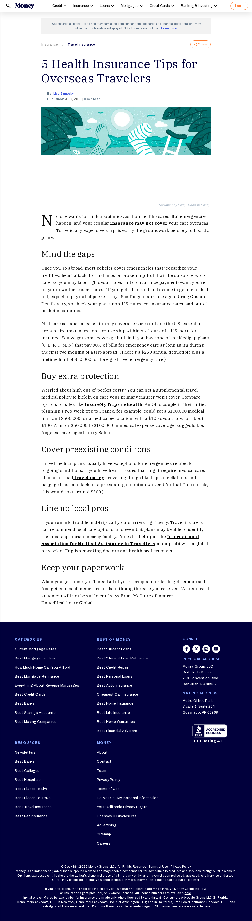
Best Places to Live (31, 789)
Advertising (107, 825)
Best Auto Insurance (114, 685)
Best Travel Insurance (33, 807)
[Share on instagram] (206, 649)
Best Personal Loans (115, 676)
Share (202, 44)
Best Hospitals (28, 780)
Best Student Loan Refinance (122, 658)
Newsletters (25, 752)
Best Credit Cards (30, 694)
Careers (103, 843)
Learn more (169, 28)
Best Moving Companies (36, 722)
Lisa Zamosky (63, 93)
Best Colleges (27, 771)
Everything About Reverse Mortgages (47, 685)
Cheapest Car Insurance (117, 694)
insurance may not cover (139, 223)
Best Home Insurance (115, 703)
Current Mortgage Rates (36, 649)
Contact (104, 761)
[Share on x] (196, 649)
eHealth (133, 404)
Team (101, 771)
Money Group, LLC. (102, 866)
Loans (105, 6)
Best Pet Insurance (31, 816)
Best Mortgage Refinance (37, 676)
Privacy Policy (108, 780)
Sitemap (104, 834)
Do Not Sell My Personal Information (128, 798)
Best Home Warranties (116, 722)
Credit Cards (160, 6)
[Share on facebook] (186, 649)
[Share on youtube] (216, 649)
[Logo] (24, 6)
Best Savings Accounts (35, 713)
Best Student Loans (114, 649)
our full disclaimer (186, 880)
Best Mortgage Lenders (35, 658)
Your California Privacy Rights (122, 807)
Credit (57, 6)
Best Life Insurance (113, 713)
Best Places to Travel (33, 798)
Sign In (239, 5)
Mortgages (130, 6)
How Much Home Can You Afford (42, 667)
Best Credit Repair (112, 667)
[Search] (8, 6)
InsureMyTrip (101, 404)
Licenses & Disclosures (117, 816)
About (102, 752)
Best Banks (25, 703)
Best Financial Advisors (117, 731)
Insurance (81, 6)
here (188, 893)
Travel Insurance (81, 44)
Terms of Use (108, 789)
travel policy (88, 477)
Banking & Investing (197, 6)
